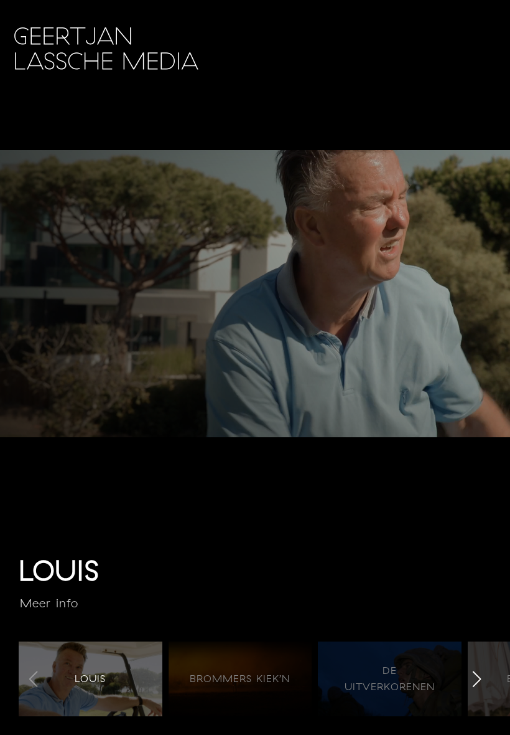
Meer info (49, 603)
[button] (476, 679)
